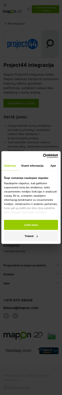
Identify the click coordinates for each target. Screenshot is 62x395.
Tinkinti (29, 236)
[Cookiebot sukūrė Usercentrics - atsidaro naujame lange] (43, 156)
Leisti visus (31, 224)
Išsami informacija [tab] (32, 165)
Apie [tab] (53, 165)
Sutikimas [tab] (10, 165)
